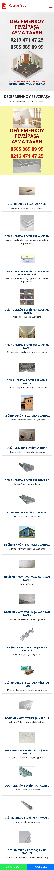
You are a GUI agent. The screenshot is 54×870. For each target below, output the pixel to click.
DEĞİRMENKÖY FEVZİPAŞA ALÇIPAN (27, 236)
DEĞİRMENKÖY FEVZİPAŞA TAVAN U (27, 818)
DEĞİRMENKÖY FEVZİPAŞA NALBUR (27, 718)
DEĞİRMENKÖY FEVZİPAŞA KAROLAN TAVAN (27, 578)
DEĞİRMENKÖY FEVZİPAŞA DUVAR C (27, 480)
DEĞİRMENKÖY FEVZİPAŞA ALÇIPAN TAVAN (27, 346)
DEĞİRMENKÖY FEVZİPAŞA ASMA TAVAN (27, 382)
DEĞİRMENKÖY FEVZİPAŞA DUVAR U (27, 512)
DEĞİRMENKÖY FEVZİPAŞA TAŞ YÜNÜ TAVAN (27, 752)
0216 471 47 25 (27, 40)
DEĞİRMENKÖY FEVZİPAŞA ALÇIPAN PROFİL (27, 311)
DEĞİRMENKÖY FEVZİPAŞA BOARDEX (27, 415)
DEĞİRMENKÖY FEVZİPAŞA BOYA (27, 448)
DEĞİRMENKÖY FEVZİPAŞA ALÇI (27, 204)
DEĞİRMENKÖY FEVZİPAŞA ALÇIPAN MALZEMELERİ (27, 273)
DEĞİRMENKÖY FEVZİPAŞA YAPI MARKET (27, 851)
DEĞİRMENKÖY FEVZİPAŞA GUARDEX (27, 544)
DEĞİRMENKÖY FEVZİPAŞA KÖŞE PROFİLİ (27, 649)
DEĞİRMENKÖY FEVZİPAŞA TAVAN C (27, 785)
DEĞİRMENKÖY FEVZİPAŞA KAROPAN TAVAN (27, 613)
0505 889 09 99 (27, 47)
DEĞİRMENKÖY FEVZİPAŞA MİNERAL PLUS (27, 684)
